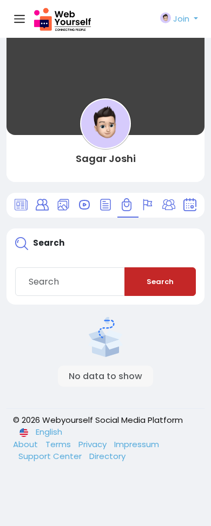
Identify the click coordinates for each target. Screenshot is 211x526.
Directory (107, 456)
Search (160, 282)
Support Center (51, 456)
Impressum (136, 444)
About (26, 444)
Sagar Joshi (106, 158)
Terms (59, 444)
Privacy (93, 444)
